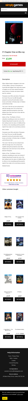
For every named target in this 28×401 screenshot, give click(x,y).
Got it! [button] (4, 398)
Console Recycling (13, 362)
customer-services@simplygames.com (13, 371)
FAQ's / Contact (13, 358)
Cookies (14, 360)
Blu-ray (10, 71)
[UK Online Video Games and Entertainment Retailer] (14, 5)
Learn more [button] (20, 394)
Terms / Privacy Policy (13, 356)
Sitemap (14, 365)
